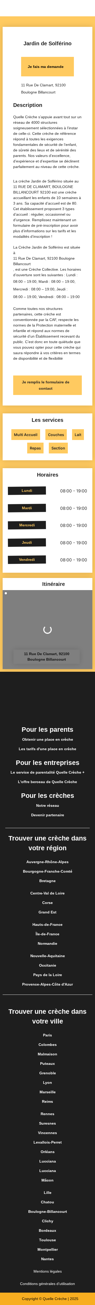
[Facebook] (32, 712)
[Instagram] (47, 712)
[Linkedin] (62, 712)
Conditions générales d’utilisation (47, 1284)
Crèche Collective (43, 269)
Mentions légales (48, 1271)
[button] (90, 8)
